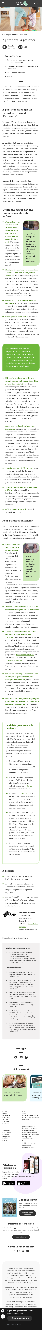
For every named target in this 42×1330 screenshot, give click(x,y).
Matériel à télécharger (30, 1115)
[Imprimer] (26, 1057)
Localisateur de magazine (27, 1213)
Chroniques (6, 1132)
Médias (25, 1141)
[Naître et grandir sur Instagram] (14, 1251)
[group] (14, 1087)
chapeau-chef (22, 793)
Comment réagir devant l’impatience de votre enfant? (22, 67)
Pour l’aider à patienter (16, 73)
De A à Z (5, 1111)
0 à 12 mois (6, 1117)
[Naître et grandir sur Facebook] (18, 1251)
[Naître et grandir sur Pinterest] (23, 1251)
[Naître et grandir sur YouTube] (27, 1251)
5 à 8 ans (5, 1124)
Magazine (6, 1137)
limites (16, 300)
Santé (4, 1113)
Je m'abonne (21, 1237)
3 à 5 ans (5, 1122)
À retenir (10, 77)
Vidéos (5, 1139)
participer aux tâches (14, 660)
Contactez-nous (28, 1147)
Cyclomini (25, 1120)
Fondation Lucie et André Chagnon (20, 1283)
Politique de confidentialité (27, 1138)
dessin (29, 786)
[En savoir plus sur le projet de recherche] (3, 1316)
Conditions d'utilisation (30, 1135)
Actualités (6, 1130)
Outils (24, 1111)
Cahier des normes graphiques (29, 1144)
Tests (24, 1113)
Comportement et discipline (15, 34)
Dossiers (5, 1135)
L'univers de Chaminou (30, 1117)
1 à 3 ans (5, 1120)
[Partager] (15, 1057)
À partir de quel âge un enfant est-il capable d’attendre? (20, 61)
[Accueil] (21, 3)
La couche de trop (29, 1126)
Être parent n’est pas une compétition (29, 1129)
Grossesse (6, 1115)
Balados (5, 1141)
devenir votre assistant (25, 654)
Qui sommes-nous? (29, 1132)
